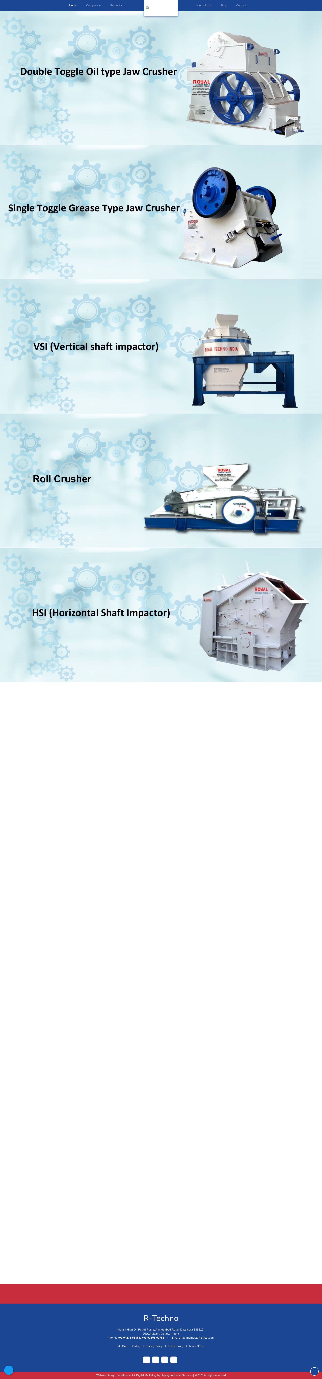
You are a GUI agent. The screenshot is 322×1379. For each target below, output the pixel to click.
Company (92, 5)
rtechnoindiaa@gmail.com (197, 1337)
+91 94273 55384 (129, 1337)
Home (72, 5)
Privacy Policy (154, 1346)
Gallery (136, 1346)
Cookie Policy (176, 1346)
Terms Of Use (197, 1346)
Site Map (122, 1346)
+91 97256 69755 (153, 1337)
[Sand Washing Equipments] (161, 966)
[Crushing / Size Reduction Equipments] (161, 947)
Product (115, 5)
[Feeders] (161, 957)
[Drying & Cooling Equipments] (161, 976)
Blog (224, 5)
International (203, 5)
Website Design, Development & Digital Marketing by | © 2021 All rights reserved (161, 1375)
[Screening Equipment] (161, 937)
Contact (241, 5)
